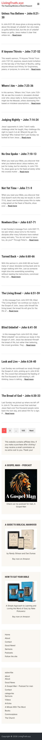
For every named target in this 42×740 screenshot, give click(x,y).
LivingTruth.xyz (13, 3)
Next (31, 430)
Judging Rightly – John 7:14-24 (20, 119)
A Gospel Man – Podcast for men (19, 686)
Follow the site (11, 656)
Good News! (10, 645)
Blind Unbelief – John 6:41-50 (19, 327)
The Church (10, 718)
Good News (10, 682)
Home (7, 634)
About (7, 638)
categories (9, 693)
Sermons (8, 649)
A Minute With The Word (15, 707)
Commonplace (11, 714)
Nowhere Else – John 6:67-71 (19, 222)
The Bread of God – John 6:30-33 (21, 395)
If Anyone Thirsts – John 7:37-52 (21, 51)
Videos (8, 700)
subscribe (9, 672)
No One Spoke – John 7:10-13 (19, 154)
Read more (17, 35)
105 (23, 430)
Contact (8, 642)
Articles (8, 703)
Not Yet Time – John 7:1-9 (17, 188)
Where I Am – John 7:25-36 (17, 85)
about (7, 676)
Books (7, 710)
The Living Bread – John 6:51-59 (21, 293)
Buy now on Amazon (21, 559)
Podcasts (9, 653)
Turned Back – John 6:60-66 (18, 256)
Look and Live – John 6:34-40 (19, 361)
